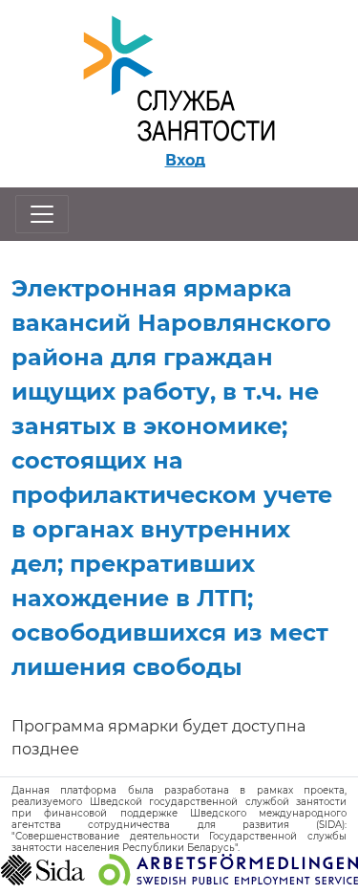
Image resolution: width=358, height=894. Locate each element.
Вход (185, 160)
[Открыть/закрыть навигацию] (42, 214)
